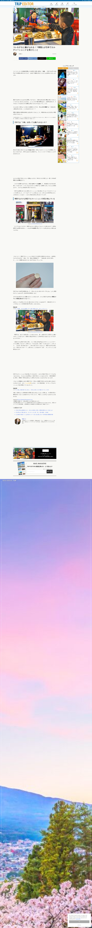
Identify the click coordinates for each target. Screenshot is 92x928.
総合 (73, 68)
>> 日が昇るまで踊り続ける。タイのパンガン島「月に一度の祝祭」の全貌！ (31, 412)
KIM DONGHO (33, 223)
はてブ (31, 58)
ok (79, 921)
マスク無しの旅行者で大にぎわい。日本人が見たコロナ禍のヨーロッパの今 (32, 389)
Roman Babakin (21, 399)
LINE (51, 58)
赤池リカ (20, 53)
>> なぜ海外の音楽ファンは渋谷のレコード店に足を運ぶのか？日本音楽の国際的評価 (33, 414)
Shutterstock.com (39, 147)
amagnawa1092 (33, 147)
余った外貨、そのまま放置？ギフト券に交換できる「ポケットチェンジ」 (31, 308)
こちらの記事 (27, 383)
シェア (21, 58)
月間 (63, 68)
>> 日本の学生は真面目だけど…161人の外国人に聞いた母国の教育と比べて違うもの (33, 410)
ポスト (42, 58)
